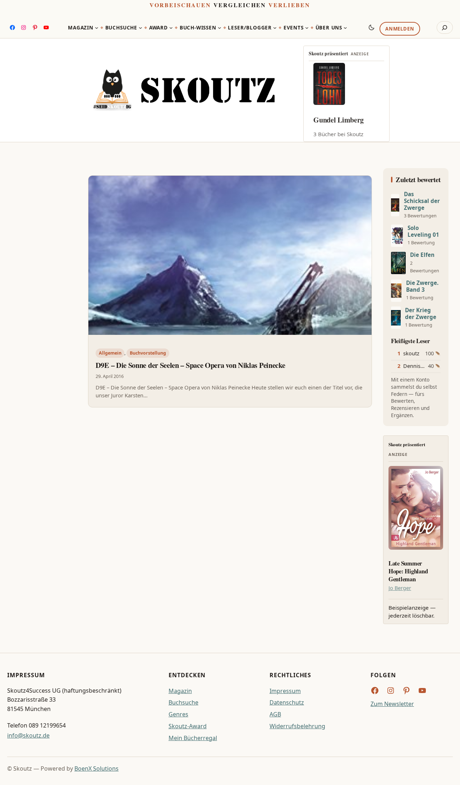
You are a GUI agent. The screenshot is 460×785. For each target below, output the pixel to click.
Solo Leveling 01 (423, 231)
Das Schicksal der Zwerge (422, 201)
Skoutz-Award (188, 726)
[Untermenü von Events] (307, 27)
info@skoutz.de (28, 735)
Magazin (180, 691)
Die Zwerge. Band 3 (422, 286)
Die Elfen (422, 254)
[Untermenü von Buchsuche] (140, 27)
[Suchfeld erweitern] (445, 27)
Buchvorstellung (148, 353)
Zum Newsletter (392, 704)
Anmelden (399, 29)
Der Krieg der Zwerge (420, 313)
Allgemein (110, 353)
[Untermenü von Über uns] (345, 27)
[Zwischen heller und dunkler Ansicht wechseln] (372, 27)
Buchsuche (183, 702)
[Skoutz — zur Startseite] (184, 90)
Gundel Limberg (338, 119)
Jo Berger (399, 588)
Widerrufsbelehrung (297, 726)
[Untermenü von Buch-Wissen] (219, 27)
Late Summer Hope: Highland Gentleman (408, 571)
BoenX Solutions (96, 768)
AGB (275, 714)
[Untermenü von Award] (171, 27)
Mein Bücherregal (193, 738)
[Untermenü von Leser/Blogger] (275, 27)
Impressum (285, 691)
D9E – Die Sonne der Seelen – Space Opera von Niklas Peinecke (190, 365)
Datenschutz (287, 702)
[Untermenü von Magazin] (96, 27)
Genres (178, 714)
